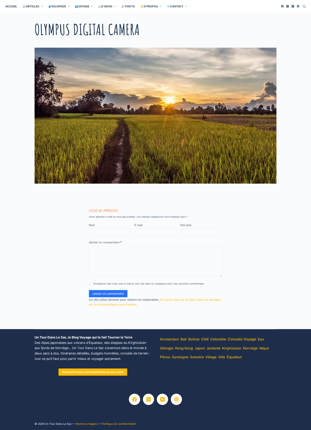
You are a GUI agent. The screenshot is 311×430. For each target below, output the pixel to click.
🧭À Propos (149, 6)
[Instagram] (287, 6)
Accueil (11, 6)
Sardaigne (180, 357)
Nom (92, 225)
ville (221, 357)
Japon (200, 348)
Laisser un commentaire (108, 293)
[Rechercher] (304, 6)
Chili (205, 339)
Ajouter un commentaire (105, 242)
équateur (234, 357)
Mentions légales (87, 424)
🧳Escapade (57, 6)
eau (261, 339)
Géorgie (166, 348)
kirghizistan (231, 348)
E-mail (138, 225)
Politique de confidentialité (119, 424)
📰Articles (30, 6)
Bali (184, 339)
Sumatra (197, 357)
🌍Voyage (82, 6)
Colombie (218, 339)
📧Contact (175, 6)
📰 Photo (128, 6)
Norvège (250, 348)
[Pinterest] (298, 6)
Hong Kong (184, 348)
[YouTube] (293, 6)
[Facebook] (282, 6)
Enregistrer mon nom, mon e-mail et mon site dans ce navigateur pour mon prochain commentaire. (149, 283)
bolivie (193, 339)
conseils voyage (242, 339)
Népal (264, 348)
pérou (165, 357)
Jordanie (213, 348)
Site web (185, 225)
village (211, 357)
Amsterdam (169, 339)
